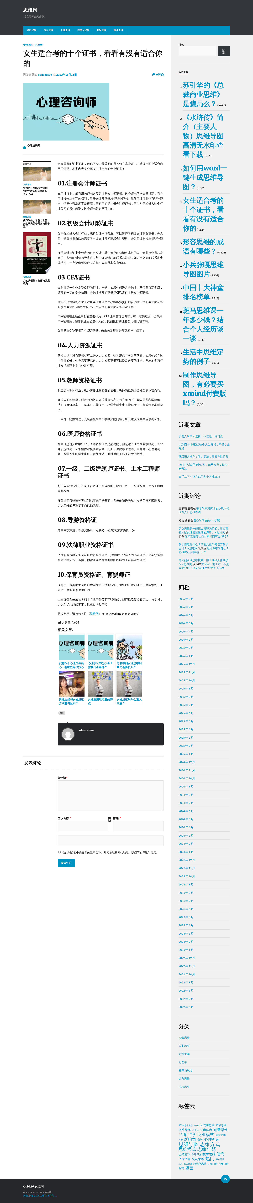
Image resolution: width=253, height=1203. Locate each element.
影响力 (190, 1139)
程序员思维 (83, 30)
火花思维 (198, 1159)
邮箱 (117, 818)
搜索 (181, 44)
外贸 (181, 1140)
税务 (180, 1164)
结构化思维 (199, 1163)
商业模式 (206, 1134)
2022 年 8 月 (186, 990)
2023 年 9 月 (186, 884)
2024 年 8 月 (186, 794)
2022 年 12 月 (187, 958)
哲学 (192, 1134)
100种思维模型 (186, 1125)
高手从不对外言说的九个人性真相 (199, 476)
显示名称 (64, 818)
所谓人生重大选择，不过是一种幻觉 (201, 436)
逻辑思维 (101, 30)
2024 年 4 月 (186, 827)
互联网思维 (207, 1125)
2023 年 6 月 (186, 908)
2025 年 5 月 (186, 721)
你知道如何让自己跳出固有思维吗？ (207, 536)
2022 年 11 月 (187, 966)
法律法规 (184, 1159)
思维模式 (187, 1149)
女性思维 (65, 30)
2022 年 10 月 (187, 974)
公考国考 (206, 1130)
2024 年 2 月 (186, 843)
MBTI (196, 1125)
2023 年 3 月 (186, 933)
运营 (189, 1168)
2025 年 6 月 (186, 713)
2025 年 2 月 (186, 745)
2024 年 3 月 (186, 835)
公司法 (195, 1130)
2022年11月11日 (66, 74)
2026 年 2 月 (186, 647)
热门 (62, 713)
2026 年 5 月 (186, 623)
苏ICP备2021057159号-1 (40, 1195)
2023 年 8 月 (186, 892)
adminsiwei (45, 74)
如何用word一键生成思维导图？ (205, 177)
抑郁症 (196, 1154)
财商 (181, 1168)
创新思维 (221, 1130)
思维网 (30, 9)
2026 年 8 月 (186, 598)
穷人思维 (188, 1164)
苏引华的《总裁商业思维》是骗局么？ (203, 94)
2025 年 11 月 (187, 672)
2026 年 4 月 (186, 631)
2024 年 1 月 (186, 851)
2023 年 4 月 (186, 925)
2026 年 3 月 (186, 639)
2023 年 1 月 (186, 949)
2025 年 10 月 (187, 680)
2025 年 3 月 (186, 737)
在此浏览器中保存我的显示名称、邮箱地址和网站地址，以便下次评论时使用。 (110, 852)
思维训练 (207, 1149)
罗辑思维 (212, 1163)
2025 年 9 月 (186, 688)
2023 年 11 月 (187, 868)
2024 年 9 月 (186, 786)
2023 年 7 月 (186, 900)
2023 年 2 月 (186, 941)
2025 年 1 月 (186, 753)
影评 (200, 1139)
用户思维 (220, 1159)
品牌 (183, 1134)
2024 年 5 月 (186, 819)
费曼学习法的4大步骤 (206, 520)
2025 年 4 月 (186, 729)
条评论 (62, 777)
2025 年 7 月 (186, 704)
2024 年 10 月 (187, 778)
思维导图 (189, 1144)
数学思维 (208, 1154)
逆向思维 (48, 30)
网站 (109, 819)
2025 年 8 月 (186, 696)
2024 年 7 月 (186, 802)
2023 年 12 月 (187, 860)
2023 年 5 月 (186, 917)
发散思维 (31, 30)
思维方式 (210, 1144)
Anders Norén (35, 1192)
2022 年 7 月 (186, 998)
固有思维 (220, 1135)
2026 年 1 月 (186, 655)
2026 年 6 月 (186, 615)
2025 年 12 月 (187, 664)
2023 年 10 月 (187, 876)
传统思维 (185, 1130)
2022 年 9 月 (186, 982)
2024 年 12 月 (187, 762)
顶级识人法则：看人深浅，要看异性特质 (203, 456)
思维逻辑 (184, 1154)
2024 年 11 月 (187, 770)
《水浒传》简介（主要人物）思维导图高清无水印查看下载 (203, 136)
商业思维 (118, 30)
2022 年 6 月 (186, 1006)
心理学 (39, 44)
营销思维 (223, 1163)
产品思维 (221, 1125)
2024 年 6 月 (186, 811)
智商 (220, 1154)
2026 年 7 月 (186, 606)
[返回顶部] (225, 1179)
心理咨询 (211, 1139)
